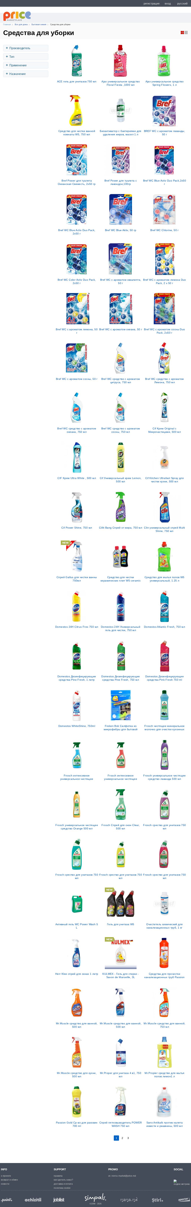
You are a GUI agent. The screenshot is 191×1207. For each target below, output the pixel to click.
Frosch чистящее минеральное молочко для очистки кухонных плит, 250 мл (164, 727)
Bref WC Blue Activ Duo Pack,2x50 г (164, 182)
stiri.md (157, 1200)
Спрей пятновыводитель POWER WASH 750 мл (120, 1124)
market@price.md (127, 1176)
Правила (58, 1176)
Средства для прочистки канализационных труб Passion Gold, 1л (164, 975)
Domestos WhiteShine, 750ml (76, 725)
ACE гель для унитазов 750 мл (76, 81)
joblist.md (58, 1200)
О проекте (6, 1176)
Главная (7, 24)
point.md (6, 1200)
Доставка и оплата (63, 1184)
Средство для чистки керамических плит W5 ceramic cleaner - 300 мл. (121, 579)
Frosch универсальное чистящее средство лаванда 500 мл (164, 777)
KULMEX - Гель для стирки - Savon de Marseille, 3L (120, 975)
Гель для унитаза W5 (120, 924)
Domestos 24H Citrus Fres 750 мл (76, 626)
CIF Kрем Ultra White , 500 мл (76, 478)
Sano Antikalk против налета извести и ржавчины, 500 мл (164, 1124)
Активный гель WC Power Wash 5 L (76, 926)
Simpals (95, 1197)
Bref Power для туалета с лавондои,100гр (120, 182)
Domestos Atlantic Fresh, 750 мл (164, 626)
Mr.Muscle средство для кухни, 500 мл (76, 1075)
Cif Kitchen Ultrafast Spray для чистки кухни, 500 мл (164, 480)
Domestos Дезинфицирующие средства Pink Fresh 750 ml (164, 678)
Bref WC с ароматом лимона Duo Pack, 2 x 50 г (164, 281)
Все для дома (21, 24)
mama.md (128, 1199)
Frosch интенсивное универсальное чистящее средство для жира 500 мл (121, 777)
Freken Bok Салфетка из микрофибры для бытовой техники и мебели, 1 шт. (121, 727)
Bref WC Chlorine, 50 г (164, 230)
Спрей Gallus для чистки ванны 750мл (77, 579)
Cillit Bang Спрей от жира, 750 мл (120, 527)
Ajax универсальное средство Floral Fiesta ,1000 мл (120, 83)
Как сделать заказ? (63, 1179)
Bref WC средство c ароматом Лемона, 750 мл (164, 380)
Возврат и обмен (9, 1179)
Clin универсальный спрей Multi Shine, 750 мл (164, 529)
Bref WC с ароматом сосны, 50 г (77, 378)
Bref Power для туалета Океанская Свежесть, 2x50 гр (77, 182)
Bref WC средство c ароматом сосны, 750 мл (120, 430)
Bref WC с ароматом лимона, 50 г (77, 331)
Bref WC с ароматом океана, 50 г (120, 329)
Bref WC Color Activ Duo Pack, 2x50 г (77, 281)
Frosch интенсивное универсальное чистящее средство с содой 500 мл (76, 777)
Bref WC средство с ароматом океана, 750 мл (76, 430)
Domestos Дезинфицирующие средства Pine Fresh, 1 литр (76, 678)
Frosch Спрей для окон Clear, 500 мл (120, 827)
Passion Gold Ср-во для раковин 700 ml (77, 1124)
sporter (183, 1199)
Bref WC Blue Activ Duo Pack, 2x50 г (76, 232)
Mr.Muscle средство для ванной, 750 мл (164, 1025)
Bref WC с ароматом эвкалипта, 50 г (120, 281)
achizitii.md (33, 1200)
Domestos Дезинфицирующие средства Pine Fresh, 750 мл (120, 678)
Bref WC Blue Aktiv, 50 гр (120, 230)
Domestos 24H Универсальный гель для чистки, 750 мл (120, 628)
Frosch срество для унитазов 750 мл (164, 827)
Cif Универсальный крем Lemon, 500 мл (121, 480)
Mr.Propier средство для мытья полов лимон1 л (164, 1075)
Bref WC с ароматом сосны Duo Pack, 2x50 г (164, 331)
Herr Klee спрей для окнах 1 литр (76, 973)
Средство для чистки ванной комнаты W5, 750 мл (76, 133)
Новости (5, 1184)
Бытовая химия (39, 24)
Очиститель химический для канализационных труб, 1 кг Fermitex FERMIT (164, 926)
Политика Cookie (62, 1188)
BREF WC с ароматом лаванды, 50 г (164, 133)
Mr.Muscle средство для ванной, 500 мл (77, 1025)
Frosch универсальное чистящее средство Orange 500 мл (76, 827)
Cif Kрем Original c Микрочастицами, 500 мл (164, 430)
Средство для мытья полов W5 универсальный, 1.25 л (164, 579)
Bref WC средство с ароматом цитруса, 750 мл (120, 380)
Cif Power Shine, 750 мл (76, 527)
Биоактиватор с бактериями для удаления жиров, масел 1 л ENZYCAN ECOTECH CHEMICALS (120, 133)
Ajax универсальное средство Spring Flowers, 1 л (164, 83)
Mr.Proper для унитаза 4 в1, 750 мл (120, 1075)
